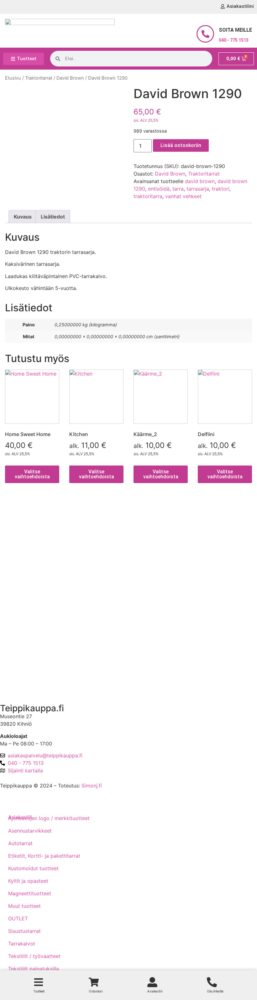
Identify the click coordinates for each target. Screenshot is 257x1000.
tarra (178, 189)
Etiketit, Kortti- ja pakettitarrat (44, 856)
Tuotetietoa (18, 621)
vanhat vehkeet (183, 196)
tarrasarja (197, 189)
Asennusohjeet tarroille (32, 603)
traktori (220, 189)
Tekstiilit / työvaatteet (34, 956)
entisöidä (159, 189)
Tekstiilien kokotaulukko (33, 585)
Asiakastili (17, 687)
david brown (200, 181)
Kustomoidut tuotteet (33, 868)
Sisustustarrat (24, 931)
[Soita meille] (205, 34)
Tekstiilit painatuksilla (33, 969)
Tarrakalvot (21, 943)
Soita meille (235, 30)
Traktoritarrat (38, 78)
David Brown (70, 78)
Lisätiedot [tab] (53, 216)
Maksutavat (19, 550)
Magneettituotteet (29, 893)
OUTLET (18, 918)
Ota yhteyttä (20, 654)
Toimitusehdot (22, 532)
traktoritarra (148, 196)
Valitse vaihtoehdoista (32, 474)
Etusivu (13, 78)
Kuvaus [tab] (23, 216)
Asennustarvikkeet (30, 831)
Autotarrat (20, 843)
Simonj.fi (91, 785)
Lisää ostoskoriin (180, 145)
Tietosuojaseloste (26, 568)
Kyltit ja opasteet (28, 881)
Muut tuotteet (24, 906)
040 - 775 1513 (234, 40)
